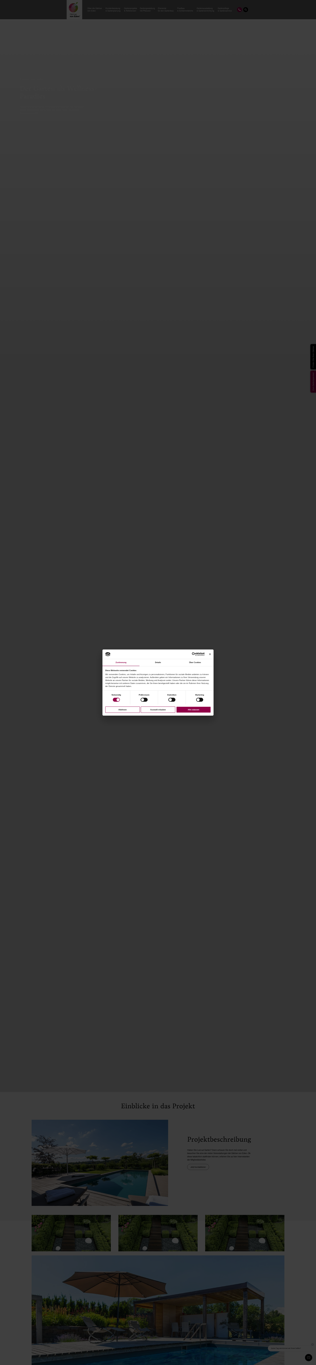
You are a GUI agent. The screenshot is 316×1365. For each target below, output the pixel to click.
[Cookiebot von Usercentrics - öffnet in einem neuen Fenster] (194, 654)
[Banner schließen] (210, 654)
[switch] (144, 700)
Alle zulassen (193, 709)
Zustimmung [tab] (121, 662)
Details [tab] (158, 662)
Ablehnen (122, 709)
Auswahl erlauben (158, 709)
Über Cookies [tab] (195, 662)
